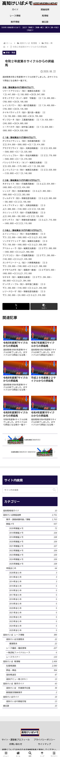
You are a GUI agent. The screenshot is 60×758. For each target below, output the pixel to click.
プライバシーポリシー (44, 740)
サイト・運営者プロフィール (16, 740)
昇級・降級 (10, 52)
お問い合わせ (15, 744)
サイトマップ (44, 744)
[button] (44, 306)
